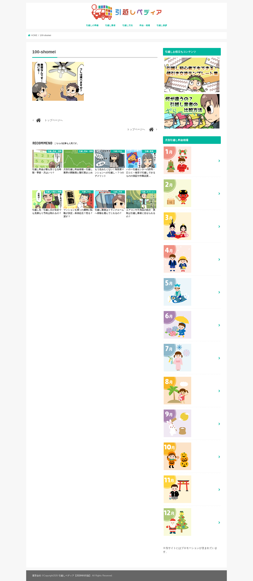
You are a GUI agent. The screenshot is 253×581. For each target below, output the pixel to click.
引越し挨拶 (162, 25)
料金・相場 (145, 25)
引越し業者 (110, 25)
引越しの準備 (92, 25)
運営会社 (36, 575)
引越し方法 (127, 25)
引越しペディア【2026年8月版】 (75, 575)
